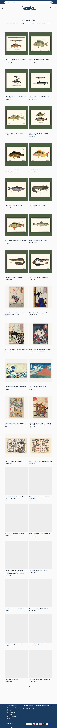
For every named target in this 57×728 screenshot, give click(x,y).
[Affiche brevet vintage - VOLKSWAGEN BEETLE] (40, 664)
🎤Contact (9, 714)
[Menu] (2, 7)
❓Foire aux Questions (12, 705)
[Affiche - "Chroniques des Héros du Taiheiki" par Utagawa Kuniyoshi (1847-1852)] (40, 334)
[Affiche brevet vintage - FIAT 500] (16, 664)
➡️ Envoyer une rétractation (13, 710)
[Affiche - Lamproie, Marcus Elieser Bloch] (40, 262)
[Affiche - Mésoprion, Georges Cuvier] (40, 154)
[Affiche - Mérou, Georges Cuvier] (16, 154)
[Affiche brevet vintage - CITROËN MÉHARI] (40, 593)
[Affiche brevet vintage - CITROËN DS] (40, 628)
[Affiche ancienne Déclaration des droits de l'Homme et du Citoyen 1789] (16, 481)
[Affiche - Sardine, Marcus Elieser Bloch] (40, 225)
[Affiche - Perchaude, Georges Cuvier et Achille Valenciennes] (16, 225)
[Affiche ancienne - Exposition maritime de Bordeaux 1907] (40, 481)
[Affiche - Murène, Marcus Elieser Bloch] (16, 262)
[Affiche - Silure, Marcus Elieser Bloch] (40, 189)
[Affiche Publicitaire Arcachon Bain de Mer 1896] (16, 518)
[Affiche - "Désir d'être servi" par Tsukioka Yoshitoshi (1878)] (40, 297)
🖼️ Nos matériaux (11, 712)
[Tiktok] (33, 708)
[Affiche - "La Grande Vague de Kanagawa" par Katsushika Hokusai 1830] (16, 371)
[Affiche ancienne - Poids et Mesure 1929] (16, 446)
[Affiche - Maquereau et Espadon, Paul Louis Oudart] (40, 80)
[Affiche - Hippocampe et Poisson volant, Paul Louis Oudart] (16, 80)
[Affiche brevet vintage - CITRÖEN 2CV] (40, 555)
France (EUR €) (8, 723)
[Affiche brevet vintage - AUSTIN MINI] (16, 628)
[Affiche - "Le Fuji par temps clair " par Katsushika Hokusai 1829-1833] (40, 371)
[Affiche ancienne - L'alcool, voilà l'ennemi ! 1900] (40, 446)
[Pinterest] (30, 708)
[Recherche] (51, 8)
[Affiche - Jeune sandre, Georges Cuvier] (16, 117)
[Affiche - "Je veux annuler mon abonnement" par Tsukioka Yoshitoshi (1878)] (16, 334)
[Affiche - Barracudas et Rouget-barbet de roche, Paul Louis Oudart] (16, 44)
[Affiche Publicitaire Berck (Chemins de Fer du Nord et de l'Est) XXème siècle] (40, 518)
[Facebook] (23, 708)
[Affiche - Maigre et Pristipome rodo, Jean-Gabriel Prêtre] (40, 117)
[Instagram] (27, 708)
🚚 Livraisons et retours (12, 707)
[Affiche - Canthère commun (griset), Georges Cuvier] (40, 44)
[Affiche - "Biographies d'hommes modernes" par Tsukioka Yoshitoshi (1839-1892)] (16, 297)
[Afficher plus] (28, 686)
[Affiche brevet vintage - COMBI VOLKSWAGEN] (16, 593)
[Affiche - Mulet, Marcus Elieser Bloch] (16, 189)
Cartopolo (11, 727)
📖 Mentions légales (11, 716)
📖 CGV (8, 719)
